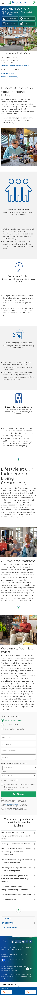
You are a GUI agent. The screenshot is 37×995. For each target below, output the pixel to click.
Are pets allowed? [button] (9, 900)
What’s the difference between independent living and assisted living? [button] (15, 836)
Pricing (26, 18)
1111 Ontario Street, (9, 59)
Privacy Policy (12, 947)
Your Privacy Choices (13, 960)
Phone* (5, 757)
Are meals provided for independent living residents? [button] (14, 888)
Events (26, 23)
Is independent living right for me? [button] (16, 844)
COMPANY (6, 919)
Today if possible (8, 780)
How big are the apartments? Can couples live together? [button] (16, 869)
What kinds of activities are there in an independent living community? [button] (16, 852)
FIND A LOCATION (9, 927)
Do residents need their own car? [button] (16, 895)
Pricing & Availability (13, 720)
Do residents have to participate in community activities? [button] (16, 861)
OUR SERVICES (8, 923)
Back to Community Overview (15, 66)
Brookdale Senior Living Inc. (16, 954)
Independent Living (10, 77)
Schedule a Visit (11, 725)
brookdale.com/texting (11, 804)
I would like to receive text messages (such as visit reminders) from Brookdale (19, 787)
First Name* (7, 737)
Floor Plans (11, 23)
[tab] (18, 835)
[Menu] (3, 3)
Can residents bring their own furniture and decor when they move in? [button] (14, 879)
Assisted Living (8, 73)
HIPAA (3, 947)
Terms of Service (25, 976)
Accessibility (17, 949)
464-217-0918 (7, 14)
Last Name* (7, 744)
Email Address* (9, 751)
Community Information (14, 729)
